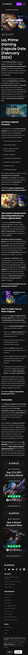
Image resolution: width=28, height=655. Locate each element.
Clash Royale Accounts (11, 620)
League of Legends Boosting (12, 581)
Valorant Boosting (9, 584)
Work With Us (8, 627)
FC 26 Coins (7, 600)
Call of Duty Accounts (10, 606)
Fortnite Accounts (9, 594)
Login (19, 4)
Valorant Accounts (9, 608)
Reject (9, 652)
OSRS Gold (7, 597)
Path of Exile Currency (10, 617)
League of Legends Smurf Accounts (11, 577)
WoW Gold (7, 603)
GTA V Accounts (9, 611)
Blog (5, 633)
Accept (18, 652)
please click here (9, 644)
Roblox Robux (8, 614)
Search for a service (12, 9)
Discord (6, 630)
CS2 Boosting (8, 587)
